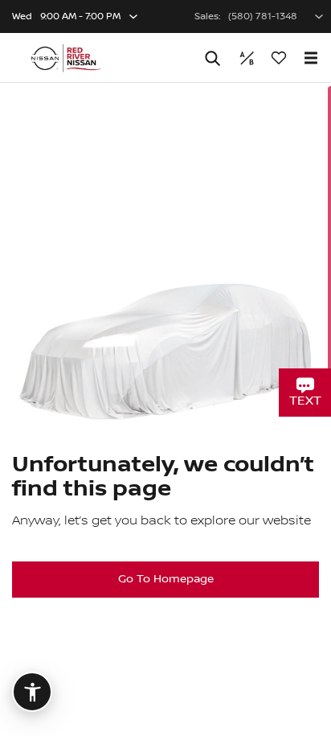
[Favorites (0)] (279, 58)
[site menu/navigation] (311, 58)
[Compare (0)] (247, 58)
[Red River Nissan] (65, 57)
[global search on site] (213, 58)
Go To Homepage (166, 579)
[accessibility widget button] (32, 692)
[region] (165, 409)
